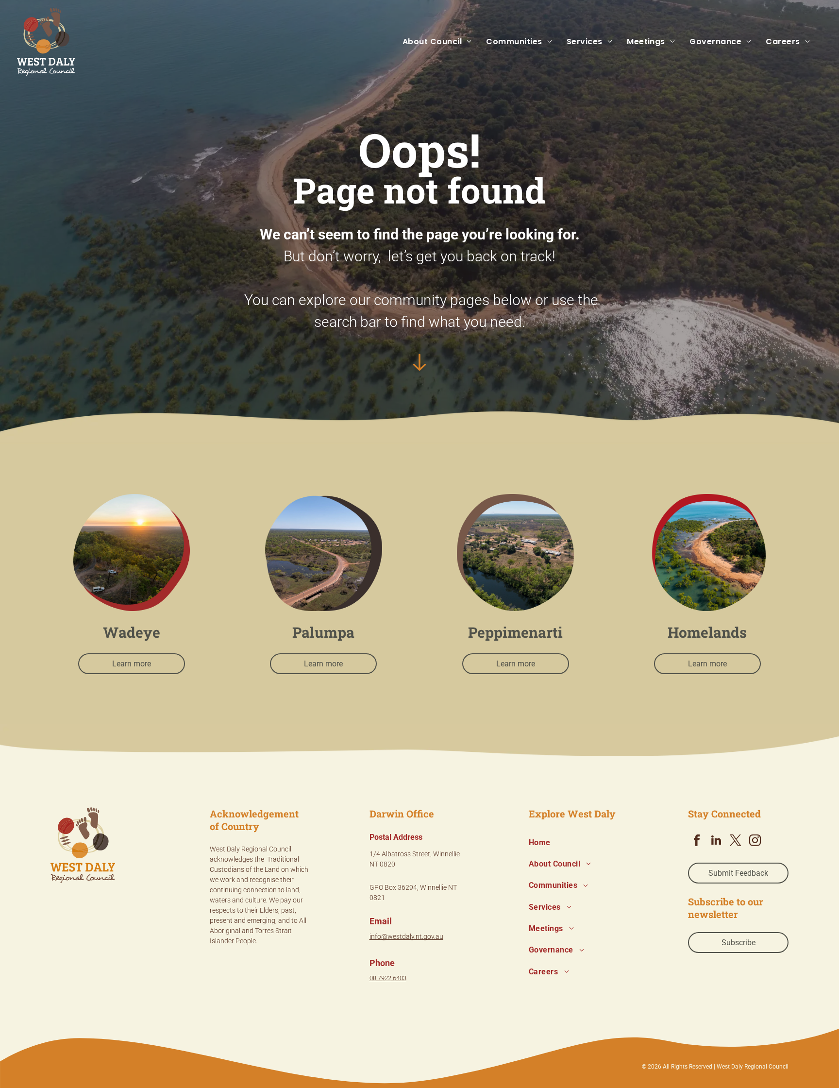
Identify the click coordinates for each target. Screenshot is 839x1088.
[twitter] (735, 841)
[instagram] (754, 841)
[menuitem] (430, 42)
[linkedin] (715, 841)
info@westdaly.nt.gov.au (406, 936)
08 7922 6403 (387, 978)
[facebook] (696, 841)
